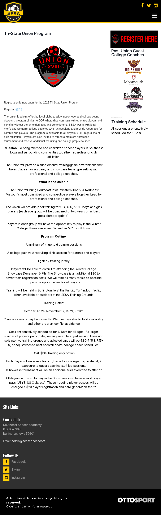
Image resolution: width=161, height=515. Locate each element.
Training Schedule (128, 121)
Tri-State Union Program (27, 33)
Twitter (16, 469)
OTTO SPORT (18, 506)
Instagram (18, 477)
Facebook (19, 461)
